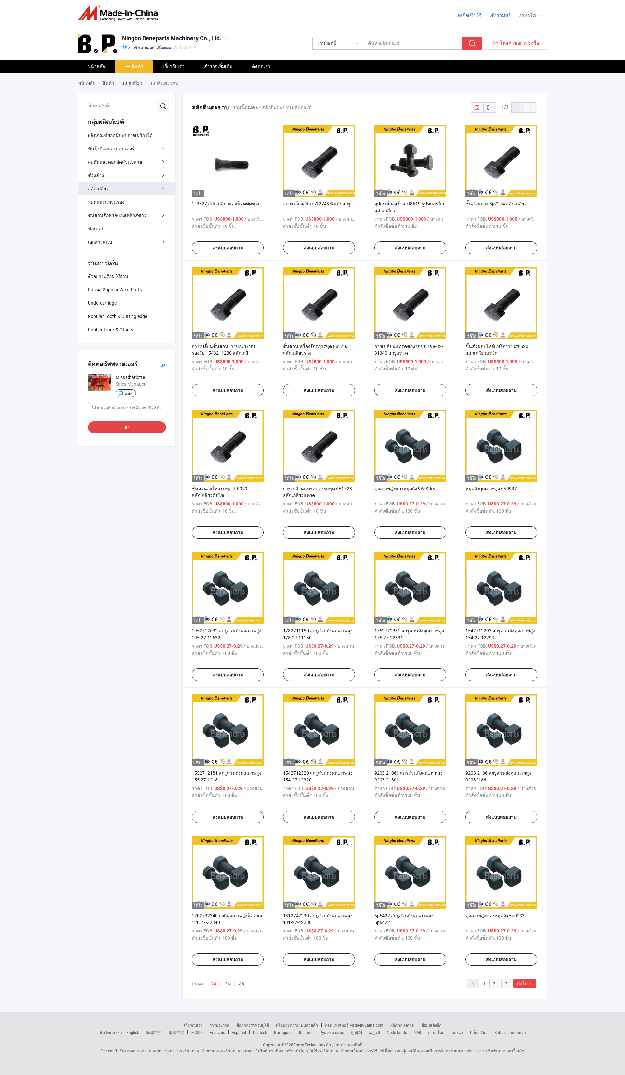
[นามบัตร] (163, 364)
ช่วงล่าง (96, 175)
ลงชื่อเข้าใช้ (469, 15)
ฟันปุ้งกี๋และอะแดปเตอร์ (111, 148)
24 (213, 983)
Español (239, 1032)
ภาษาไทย (436, 1032)
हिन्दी (417, 1032)
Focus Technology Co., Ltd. (316, 1044)
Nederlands (397, 1032)
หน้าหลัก (96, 66)
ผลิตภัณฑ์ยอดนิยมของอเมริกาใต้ (120, 135)
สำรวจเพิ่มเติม (218, 66)
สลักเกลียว (98, 189)
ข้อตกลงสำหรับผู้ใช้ (252, 1024)
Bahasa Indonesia (510, 1032)
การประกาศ (219, 1024)
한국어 (356, 1032)
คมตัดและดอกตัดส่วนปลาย (115, 162)
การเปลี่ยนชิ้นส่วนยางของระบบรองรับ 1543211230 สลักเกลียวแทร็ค (223, 353)
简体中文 (154, 1032)
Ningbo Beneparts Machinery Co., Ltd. (171, 38)
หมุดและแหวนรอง (106, 202)
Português (283, 1032)
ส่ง (127, 427)
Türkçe (457, 1032)
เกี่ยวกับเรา (174, 66)
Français (217, 1032)
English (132, 1032)
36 (227, 984)
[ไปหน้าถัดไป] (530, 107)
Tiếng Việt (478, 1032)
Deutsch (260, 1032)
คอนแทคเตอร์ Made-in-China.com (354, 1024)
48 (241, 984)
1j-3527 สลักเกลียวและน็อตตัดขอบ (226, 203)
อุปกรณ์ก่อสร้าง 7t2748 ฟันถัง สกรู (317, 203)
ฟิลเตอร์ (96, 229)
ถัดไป (522, 983)
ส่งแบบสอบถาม (228, 247)
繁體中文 (176, 1032)
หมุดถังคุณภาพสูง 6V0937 (491, 488)
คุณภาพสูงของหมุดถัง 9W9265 (404, 488)
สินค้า (137, 66)
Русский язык (331, 1032)
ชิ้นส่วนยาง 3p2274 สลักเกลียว (496, 203)
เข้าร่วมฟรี (500, 15)
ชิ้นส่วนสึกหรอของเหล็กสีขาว (117, 215)
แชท (128, 393)
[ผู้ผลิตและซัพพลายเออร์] (120, 13)
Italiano (305, 1032)
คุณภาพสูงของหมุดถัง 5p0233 (495, 915)
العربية (374, 1032)
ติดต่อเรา (261, 66)
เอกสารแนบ (100, 242)
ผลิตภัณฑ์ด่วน (402, 1024)
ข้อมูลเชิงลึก (431, 1024)
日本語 (197, 1032)
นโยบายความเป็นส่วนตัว (297, 1024)
